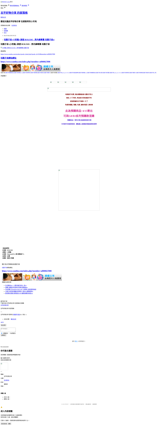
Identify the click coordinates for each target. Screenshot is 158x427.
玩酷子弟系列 (40, 72)
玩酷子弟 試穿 (99, 72)
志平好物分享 (5, 305)
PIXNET (67, 404)
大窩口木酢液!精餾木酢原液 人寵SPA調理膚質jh (19, 291)
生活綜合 (14, 25)
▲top (2, 322)
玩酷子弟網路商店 (9, 72)
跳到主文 (3, 17)
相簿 (5, 28)
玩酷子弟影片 (47, 72)
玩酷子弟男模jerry (18, 72)
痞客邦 (15, 314)
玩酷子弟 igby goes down (63, 72)
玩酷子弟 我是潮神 (73, 72)
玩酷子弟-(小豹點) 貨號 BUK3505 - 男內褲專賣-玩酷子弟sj (29, 40)
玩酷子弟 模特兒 (26, 72)
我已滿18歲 (4, 423)
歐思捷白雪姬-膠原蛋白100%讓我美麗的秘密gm (19, 293)
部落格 (6, 30)
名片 (5, 32)
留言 (18, 314)
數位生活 (13, 319)
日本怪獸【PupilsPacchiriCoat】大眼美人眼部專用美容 (20, 289)
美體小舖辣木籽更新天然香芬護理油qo (16, 287)
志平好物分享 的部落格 (14, 12)
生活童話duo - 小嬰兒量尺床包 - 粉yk (15, 285)
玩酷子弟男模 (34, 72)
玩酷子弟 (4, 267)
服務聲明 (94, 404)
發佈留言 (3, 335)
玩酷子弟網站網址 (8, 58)
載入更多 (3, 325)
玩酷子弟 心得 (153, 72)
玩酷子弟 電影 (106, 72)
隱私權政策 (88, 404)
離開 (9, 423)
